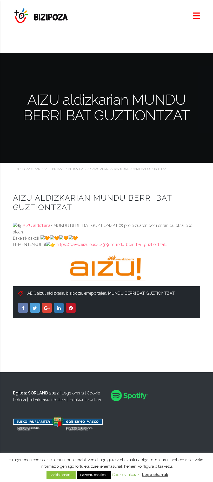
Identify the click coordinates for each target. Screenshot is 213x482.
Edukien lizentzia (85, 399)
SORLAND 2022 (43, 393)
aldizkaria (55, 293)
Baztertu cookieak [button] (94, 475)
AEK (31, 293)
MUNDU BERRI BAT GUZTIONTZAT (141, 293)
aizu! (41, 293)
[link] (36, 225)
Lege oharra (73, 393)
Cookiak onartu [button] (61, 475)
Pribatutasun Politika (47, 399)
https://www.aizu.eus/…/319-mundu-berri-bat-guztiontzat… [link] (111, 244)
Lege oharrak (155, 474)
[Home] (41, 15)
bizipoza (74, 293)
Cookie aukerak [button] (125, 474)
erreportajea (95, 293)
